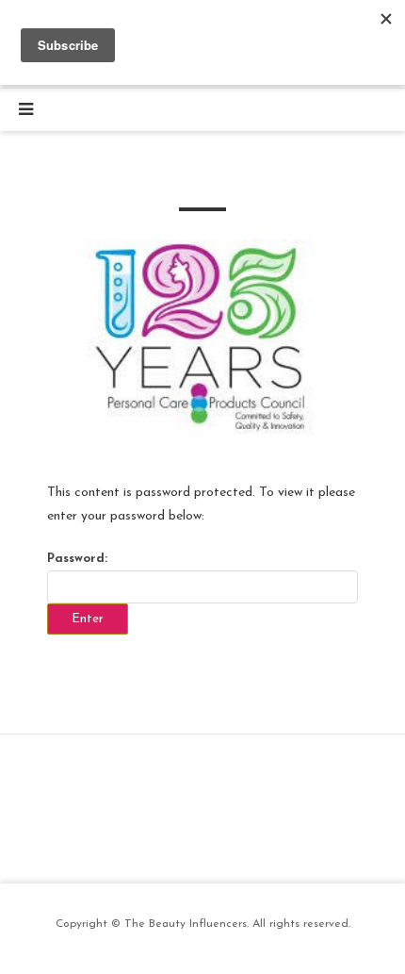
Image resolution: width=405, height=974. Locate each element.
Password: (77, 559)
